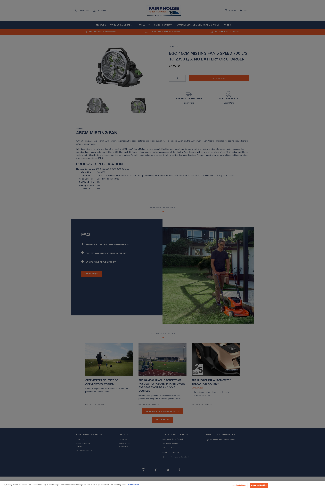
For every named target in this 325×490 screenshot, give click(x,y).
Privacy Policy (133, 485)
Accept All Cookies (258, 485)
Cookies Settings (239, 485)
